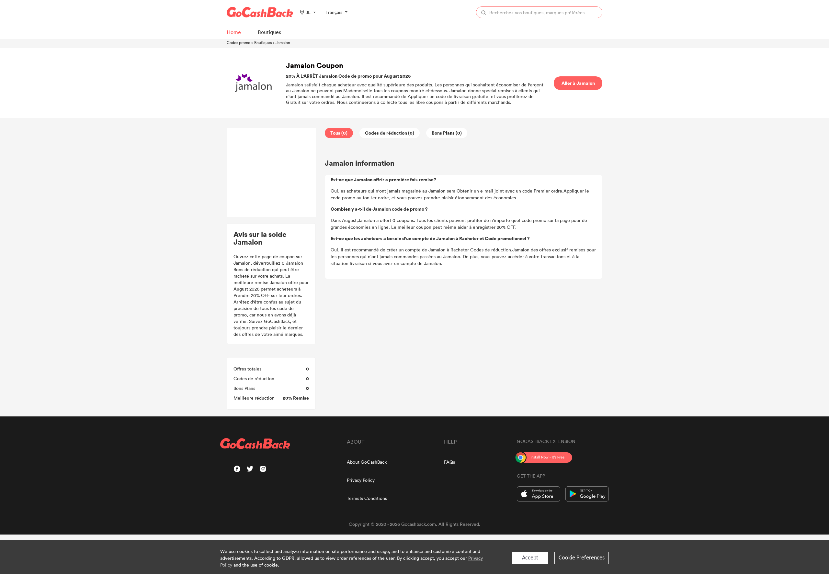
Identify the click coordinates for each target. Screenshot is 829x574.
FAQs (449, 462)
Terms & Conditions (367, 498)
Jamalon (283, 42)
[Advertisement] (271, 172)
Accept (530, 558)
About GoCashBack (367, 462)
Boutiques (263, 42)
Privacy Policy (361, 480)
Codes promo (238, 42)
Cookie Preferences (582, 558)
